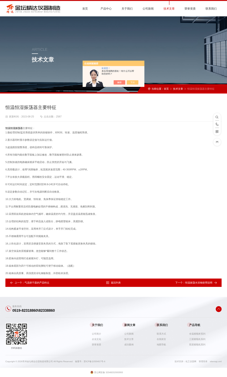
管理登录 (203, 361)
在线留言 (161, 339)
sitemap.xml (216, 361)
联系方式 (161, 333)
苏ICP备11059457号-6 (94, 361)
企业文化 (96, 339)
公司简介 (96, 333)
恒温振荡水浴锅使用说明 (198, 282)
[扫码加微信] (217, 131)
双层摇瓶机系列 (197, 344)
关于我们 (127, 8)
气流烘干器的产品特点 (37, 282)
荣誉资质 (190, 8)
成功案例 (129, 344)
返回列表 (116, 282)
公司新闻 (148, 8)
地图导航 (161, 344)
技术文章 (169, 8)
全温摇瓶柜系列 (197, 333)
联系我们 (211, 8)
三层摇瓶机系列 (197, 339)
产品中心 (106, 8)
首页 (85, 8)
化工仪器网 (192, 361)
